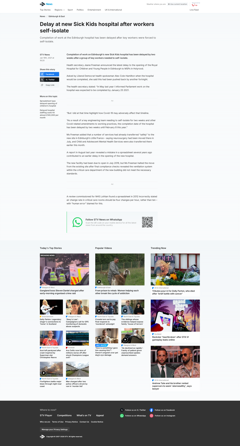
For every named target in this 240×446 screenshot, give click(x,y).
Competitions (64, 415)
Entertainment (94, 10)
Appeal (100, 415)
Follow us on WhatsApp (135, 416)
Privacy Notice (71, 422)
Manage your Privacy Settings (55, 429)
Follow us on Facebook (165, 410)
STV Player (46, 415)
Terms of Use (57, 422)
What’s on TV (84, 415)
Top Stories (45, 10)
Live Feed (194, 10)
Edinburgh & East (57, 16)
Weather (150, 4)
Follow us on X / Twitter (135, 410)
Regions (58, 10)
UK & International (113, 10)
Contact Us (84, 422)
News (42, 16)
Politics (80, 10)
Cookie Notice (97, 422)
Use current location (178, 4)
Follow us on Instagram (165, 416)
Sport (70, 10)
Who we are (45, 422)
